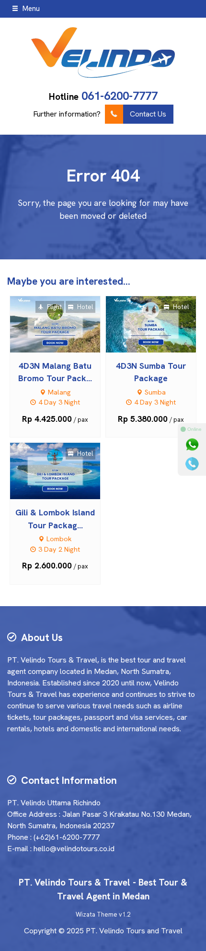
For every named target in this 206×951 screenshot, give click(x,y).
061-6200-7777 (119, 95)
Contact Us (148, 114)
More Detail (64, 324)
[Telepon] (192, 464)
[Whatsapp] (192, 445)
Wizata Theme (96, 914)
